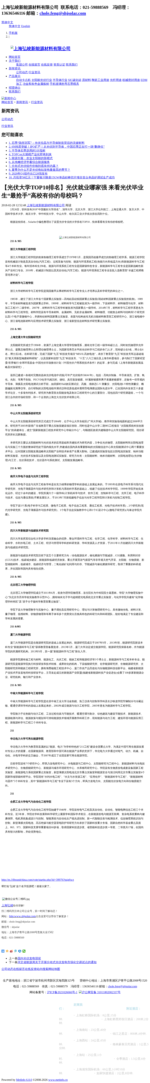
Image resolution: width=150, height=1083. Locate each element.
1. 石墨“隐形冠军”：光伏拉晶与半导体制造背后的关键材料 (47, 142)
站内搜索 (42, 969)
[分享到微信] (24, 951)
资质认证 (59, 64)
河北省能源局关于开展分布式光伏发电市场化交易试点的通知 (57, 962)
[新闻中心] (8, 98)
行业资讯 (34, 72)
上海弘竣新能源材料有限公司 (46, 205)
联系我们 (72, 64)
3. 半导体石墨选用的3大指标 (27, 150)
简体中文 (7, 22)
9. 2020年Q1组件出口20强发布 (28, 173)
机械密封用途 (131, 80)
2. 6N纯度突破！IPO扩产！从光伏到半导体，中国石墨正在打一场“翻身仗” (57, 146)
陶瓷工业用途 (100, 80)
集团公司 (22, 64)
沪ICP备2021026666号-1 (62, 992)
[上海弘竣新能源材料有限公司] (36, 48)
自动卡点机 (23, 80)
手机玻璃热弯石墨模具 (64, 83)
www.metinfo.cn (58, 1079)
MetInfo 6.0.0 (24, 1079)
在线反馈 (47, 64)
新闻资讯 (14, 68)
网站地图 (54, 969)
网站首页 (14, 56)
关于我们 (14, 60)
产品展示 (14, 76)
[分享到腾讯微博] (15, 951)
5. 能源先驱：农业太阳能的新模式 (31, 158)
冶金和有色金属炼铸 (36, 83)
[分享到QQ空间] (7, 951)
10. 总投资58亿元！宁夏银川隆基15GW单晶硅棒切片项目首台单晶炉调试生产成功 (62, 177)
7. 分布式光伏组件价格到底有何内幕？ (34, 165)
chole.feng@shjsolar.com (63, 13)
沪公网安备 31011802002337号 (101, 992)
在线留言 (34, 64)
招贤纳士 (14, 87)
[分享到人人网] (19, 951)
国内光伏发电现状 (29, 958)
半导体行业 (60, 80)
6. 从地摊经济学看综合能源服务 (29, 162)
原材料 (86, 80)
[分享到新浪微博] (11, 951)
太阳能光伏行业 (41, 80)
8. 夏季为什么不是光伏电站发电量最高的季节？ (39, 169)
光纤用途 (116, 80)
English (25, 26)
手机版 (13, 32)
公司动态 (22, 72)
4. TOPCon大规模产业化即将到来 (30, 154)
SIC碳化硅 (74, 80)
